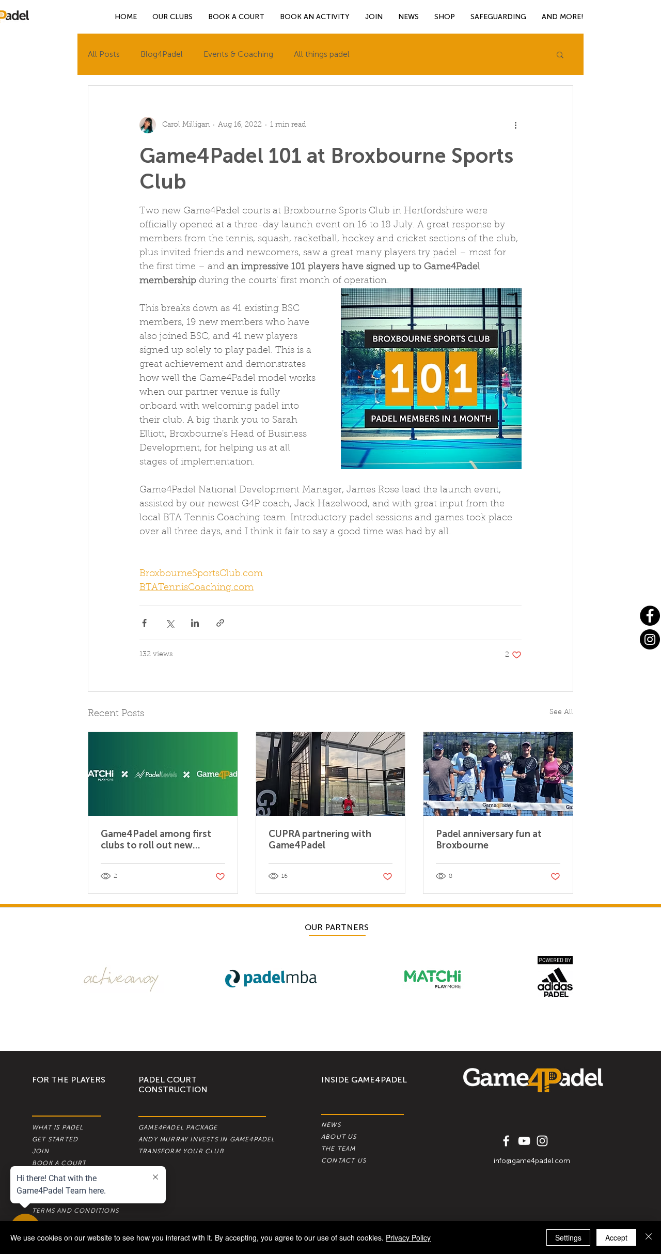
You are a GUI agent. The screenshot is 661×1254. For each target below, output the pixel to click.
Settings (568, 1237)
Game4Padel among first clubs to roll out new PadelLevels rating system (158, 839)
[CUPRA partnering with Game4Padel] (330, 774)
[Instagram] (650, 639)
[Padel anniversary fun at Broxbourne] (498, 774)
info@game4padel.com (532, 1160)
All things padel (322, 54)
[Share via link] (220, 623)
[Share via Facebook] (144, 623)
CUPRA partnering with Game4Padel (320, 839)
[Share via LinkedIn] (195, 623)
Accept (616, 1237)
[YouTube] (524, 1141)
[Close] (648, 1237)
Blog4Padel (161, 54)
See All (561, 712)
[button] (562, 16)
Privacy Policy (408, 1237)
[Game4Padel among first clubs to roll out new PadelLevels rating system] (163, 774)
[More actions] (515, 125)
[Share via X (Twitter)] (170, 623)
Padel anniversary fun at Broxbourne (489, 839)
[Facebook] (650, 616)
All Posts (104, 54)
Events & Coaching (238, 54)
